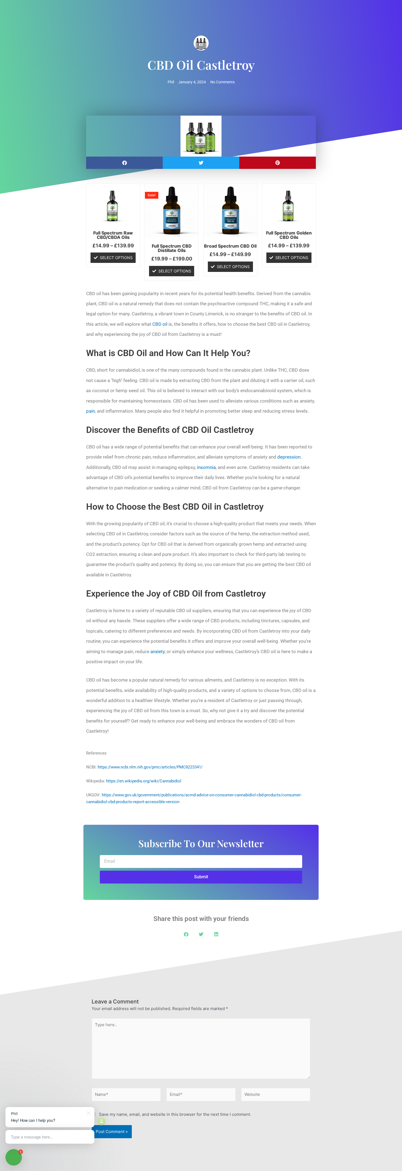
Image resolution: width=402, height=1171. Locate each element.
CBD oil (159, 324)
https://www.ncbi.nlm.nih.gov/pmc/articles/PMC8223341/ (150, 767)
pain (90, 411)
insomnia (206, 467)
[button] (124, 163)
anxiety (157, 651)
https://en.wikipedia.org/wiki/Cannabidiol (143, 781)
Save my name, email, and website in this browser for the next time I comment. (175, 1114)
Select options (116, 257)
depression (289, 457)
